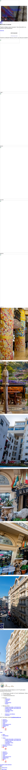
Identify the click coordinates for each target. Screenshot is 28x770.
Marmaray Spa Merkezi (10, 713)
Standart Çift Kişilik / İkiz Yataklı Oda (13, 10)
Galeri (6, 701)
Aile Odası (7, 13)
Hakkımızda (7, 699)
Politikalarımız (8, 702)
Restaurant (7, 715)
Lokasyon (7, 700)
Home (2, 20)
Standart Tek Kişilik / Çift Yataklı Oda (13, 9)
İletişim (6, 703)
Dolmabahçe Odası (9, 12)
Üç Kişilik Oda (8, 11)
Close (1, 732)
